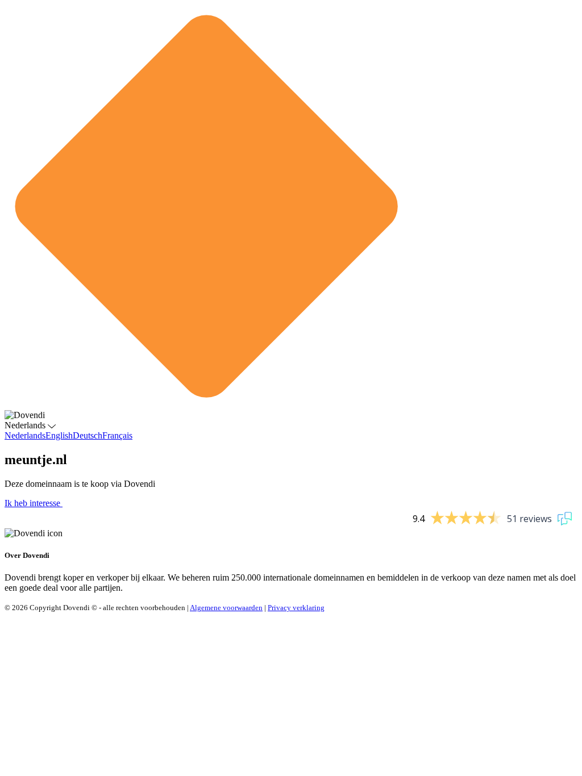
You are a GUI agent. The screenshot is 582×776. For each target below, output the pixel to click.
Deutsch (87, 435)
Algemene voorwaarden (226, 607)
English (59, 435)
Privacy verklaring (296, 607)
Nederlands (25, 435)
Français (117, 435)
